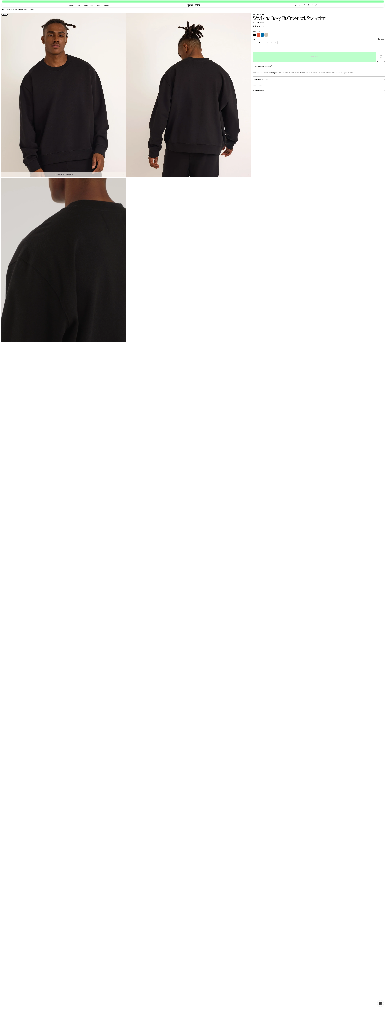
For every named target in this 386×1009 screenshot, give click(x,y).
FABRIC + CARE (257, 85)
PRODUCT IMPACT (258, 90)
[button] (305, 5)
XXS (255, 43)
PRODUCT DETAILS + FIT (260, 79)
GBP (296, 5)
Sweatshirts (9, 9)
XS (259, 43)
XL (276, 43)
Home (3, 9)
